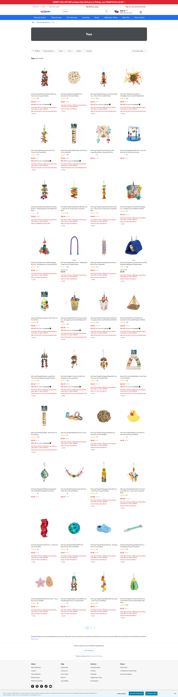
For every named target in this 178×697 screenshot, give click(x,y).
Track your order (54, 7)
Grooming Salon (95, 667)
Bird (33, 22)
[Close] (175, 693)
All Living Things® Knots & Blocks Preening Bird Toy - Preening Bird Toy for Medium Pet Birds (44, 208)
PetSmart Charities (36, 681)
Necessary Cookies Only (136, 693)
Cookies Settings (121, 693)
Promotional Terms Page (95, 656)
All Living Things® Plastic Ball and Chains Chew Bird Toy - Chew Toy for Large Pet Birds (132, 491)
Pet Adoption (94, 681)
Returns (63, 677)
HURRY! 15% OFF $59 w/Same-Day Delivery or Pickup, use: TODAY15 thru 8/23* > (89, 2)
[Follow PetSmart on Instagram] (37, 686)
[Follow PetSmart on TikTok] (46, 686)
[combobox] (85, 11)
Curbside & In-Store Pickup (128, 671)
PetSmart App (35, 677)
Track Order (64, 674)
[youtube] (50, 686)
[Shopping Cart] (143, 12)
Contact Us (64, 671)
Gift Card (35, 7)
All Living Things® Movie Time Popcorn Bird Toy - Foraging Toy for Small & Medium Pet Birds (74, 320)
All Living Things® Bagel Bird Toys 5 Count (73, 432)
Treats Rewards (35, 674)
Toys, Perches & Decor (43, 22)
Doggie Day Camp (96, 677)
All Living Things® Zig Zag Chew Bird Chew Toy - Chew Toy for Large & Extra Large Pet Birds (104, 208)
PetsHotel (93, 674)
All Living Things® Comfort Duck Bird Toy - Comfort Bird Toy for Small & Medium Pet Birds (133, 600)
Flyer (43, 7)
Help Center (64, 667)
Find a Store (123, 667)
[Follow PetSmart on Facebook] (32, 686)
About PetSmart (36, 667)
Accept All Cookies (151, 693)
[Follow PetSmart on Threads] (41, 686)
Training (93, 671)
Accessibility (64, 681)
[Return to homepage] (45, 11)
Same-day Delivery (126, 674)
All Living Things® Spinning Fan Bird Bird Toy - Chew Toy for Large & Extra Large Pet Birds (74, 208)
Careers (33, 671)
